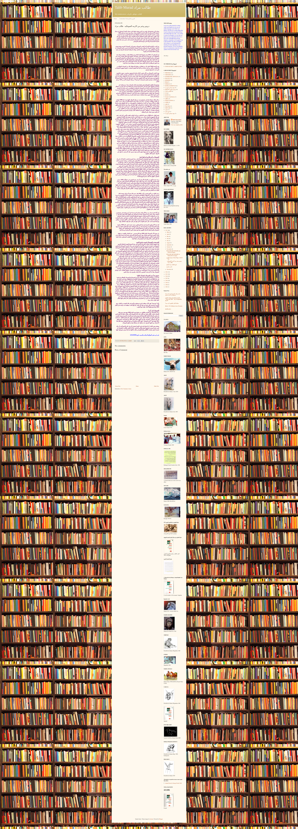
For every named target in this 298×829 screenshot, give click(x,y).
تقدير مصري (169, 266)
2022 (166, 287)
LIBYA (166, 98)
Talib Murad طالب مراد (133, 7)
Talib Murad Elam (177, 119)
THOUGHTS (168, 74)
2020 (166, 284)
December (169, 269)
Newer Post (117, 386)
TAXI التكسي (168, 91)
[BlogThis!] (139, 341)
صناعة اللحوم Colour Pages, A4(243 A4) (174, 258)
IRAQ (166, 82)
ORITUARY (168, 108)
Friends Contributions (170, 97)
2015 (166, 278)
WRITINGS (167, 73)
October (169, 247)
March (168, 232)
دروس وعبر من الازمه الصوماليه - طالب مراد (174, 261)
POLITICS (167, 78)
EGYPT (167, 95)
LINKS (166, 102)
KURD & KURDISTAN (170, 85)
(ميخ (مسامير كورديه (170, 87)
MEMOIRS (167, 80)
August (168, 242)
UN (166, 93)
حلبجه (166, 109)
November (169, 249)
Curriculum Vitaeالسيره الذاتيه (127, 18)
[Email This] (137, 341)
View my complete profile (177, 125)
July (168, 240)
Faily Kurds (167, 106)
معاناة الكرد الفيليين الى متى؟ (172, 303)
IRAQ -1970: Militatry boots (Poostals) (173, 306)
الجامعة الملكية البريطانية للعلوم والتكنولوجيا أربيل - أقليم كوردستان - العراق (173, 299)
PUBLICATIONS (169, 100)
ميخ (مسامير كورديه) (170, 113)
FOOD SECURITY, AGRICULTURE (173, 66)
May (168, 236)
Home (115, 18)
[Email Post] (135, 340)
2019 (166, 282)
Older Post (156, 386)
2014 (166, 276)
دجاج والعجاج (168, 309)
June (168, 238)
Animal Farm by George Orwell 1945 (173, 783)
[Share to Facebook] (142, 341)
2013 (166, 274)
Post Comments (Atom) (126, 389)
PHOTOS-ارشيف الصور (170, 89)
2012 (166, 272)
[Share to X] (140, 341)
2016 (166, 280)
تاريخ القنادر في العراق (171, 264)
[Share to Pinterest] (143, 341)
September (169, 245)
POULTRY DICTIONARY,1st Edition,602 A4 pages (173, 255)
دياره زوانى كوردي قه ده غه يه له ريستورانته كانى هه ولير (172, 294)
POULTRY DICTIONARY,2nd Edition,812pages (173, 251)
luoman (151, 819)
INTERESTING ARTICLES (171, 76)
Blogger (161, 819)
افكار (166, 104)
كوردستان (167, 111)
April (168, 234)
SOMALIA (167, 84)
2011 (166, 230)
